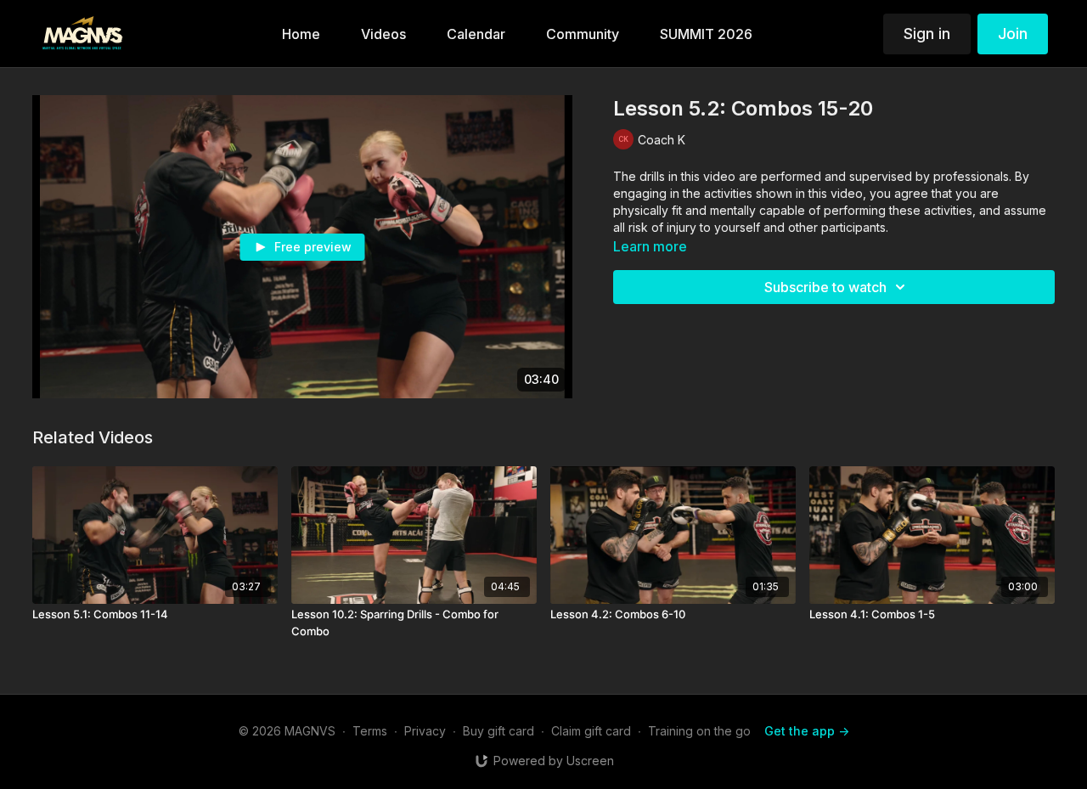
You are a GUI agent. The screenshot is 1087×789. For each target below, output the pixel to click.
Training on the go (699, 731)
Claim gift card (591, 731)
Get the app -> (806, 731)
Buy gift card (498, 731)
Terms (369, 731)
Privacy (425, 731)
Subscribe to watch (825, 287)
